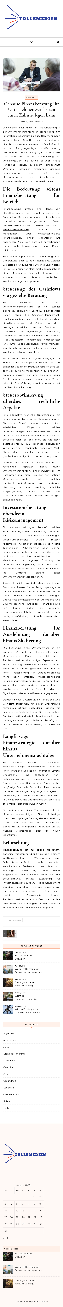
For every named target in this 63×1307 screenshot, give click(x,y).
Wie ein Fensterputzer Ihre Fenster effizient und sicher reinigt (28, 1011)
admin (39, 121)
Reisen (7, 1101)
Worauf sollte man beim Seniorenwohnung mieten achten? (28, 971)
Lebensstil (8, 1087)
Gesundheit (9, 1080)
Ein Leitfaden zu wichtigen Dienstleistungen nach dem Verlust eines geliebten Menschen (26, 957)
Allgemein (9, 1033)
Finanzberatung (14, 920)
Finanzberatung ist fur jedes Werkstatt (31, 849)
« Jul (5, 1238)
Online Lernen (11, 1094)
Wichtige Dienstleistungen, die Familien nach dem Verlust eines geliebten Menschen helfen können (28, 998)
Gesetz (7, 1074)
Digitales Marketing (14, 1053)
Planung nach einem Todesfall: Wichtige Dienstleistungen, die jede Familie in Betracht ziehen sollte (28, 984)
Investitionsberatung (16, 229)
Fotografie (9, 1060)
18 (11, 1217)
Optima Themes (40, 1301)
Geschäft (32, 97)
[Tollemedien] (31, 17)
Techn (6, 1108)
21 (29, 1217)
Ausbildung (9, 1040)
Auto (6, 1047)
